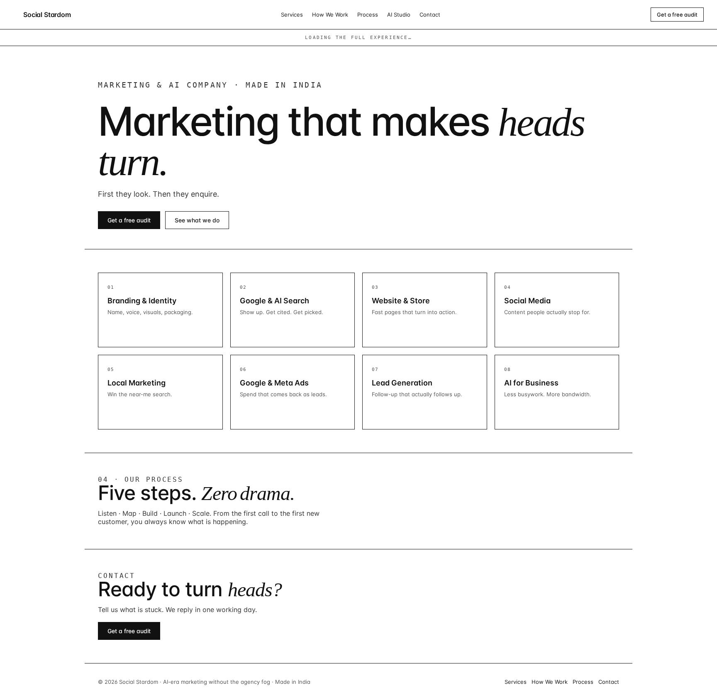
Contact (429, 14)
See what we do (197, 220)
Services (292, 14)
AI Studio (398, 14)
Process (367, 14)
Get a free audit (677, 14)
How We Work (330, 14)
